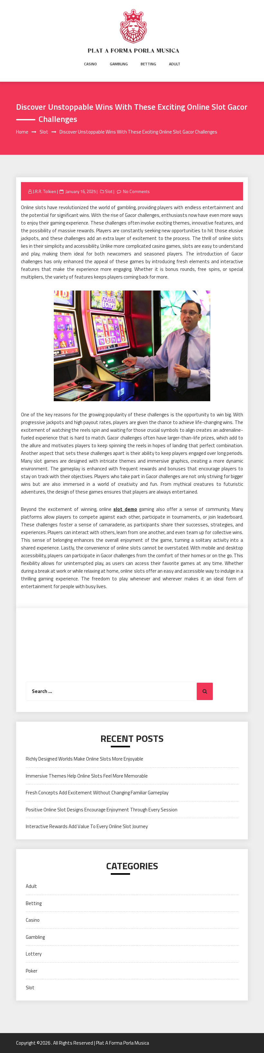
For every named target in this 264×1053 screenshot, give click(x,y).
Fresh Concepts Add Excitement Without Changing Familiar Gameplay (97, 792)
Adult (174, 64)
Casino (90, 64)
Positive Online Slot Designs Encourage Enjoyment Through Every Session (101, 809)
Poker (31, 970)
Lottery (34, 953)
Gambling (119, 64)
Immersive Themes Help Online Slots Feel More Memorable (87, 776)
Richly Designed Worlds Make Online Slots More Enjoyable (84, 758)
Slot (108, 191)
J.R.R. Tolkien (44, 191)
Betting (148, 64)
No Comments (136, 191)
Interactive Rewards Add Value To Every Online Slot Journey (87, 826)
